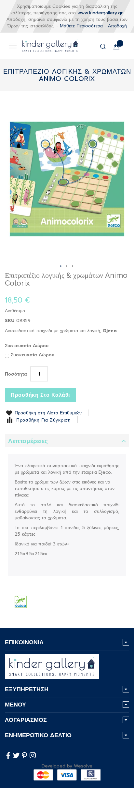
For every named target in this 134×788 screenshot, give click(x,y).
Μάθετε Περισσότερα (81, 25)
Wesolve (83, 766)
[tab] (67, 440)
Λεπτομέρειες (28, 441)
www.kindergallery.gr (100, 12)
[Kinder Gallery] (45, 46)
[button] (61, 266)
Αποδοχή (117, 25)
